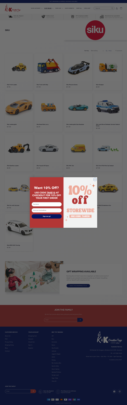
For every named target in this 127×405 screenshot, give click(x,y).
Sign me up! (47, 216)
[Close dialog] (95, 179)
